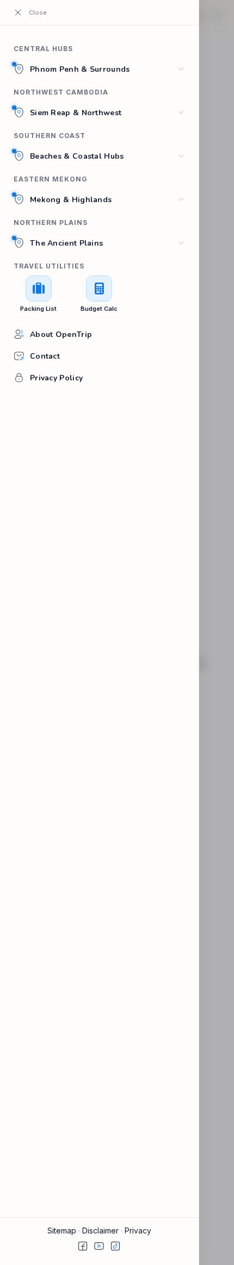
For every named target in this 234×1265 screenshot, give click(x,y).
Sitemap (62, 1230)
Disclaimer (101, 1230)
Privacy (138, 1230)
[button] (33, 12)
